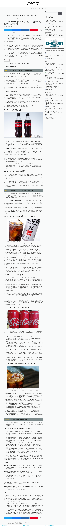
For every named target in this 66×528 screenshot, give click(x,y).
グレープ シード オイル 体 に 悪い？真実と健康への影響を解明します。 (17, 522)
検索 (46, 11)
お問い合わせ (41, 8)
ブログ (28, 8)
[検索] (60, 13)
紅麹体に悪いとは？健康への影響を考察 (53, 100)
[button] (8, 60)
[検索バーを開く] (45, 8)
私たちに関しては (34, 8)
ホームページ (22, 8)
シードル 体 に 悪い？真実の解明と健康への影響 (13, 523)
